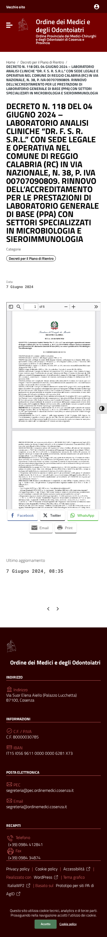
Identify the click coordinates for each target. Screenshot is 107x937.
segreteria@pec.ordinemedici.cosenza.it (40, 790)
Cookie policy (68, 923)
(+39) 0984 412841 (25, 844)
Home (10, 62)
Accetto (45, 923)
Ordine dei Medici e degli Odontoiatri (55, 662)
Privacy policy (18, 869)
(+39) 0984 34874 (24, 858)
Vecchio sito (15, 7)
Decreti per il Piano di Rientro (42, 62)
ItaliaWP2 (16, 885)
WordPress (43, 877)
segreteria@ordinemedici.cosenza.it (36, 806)
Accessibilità (73, 869)
